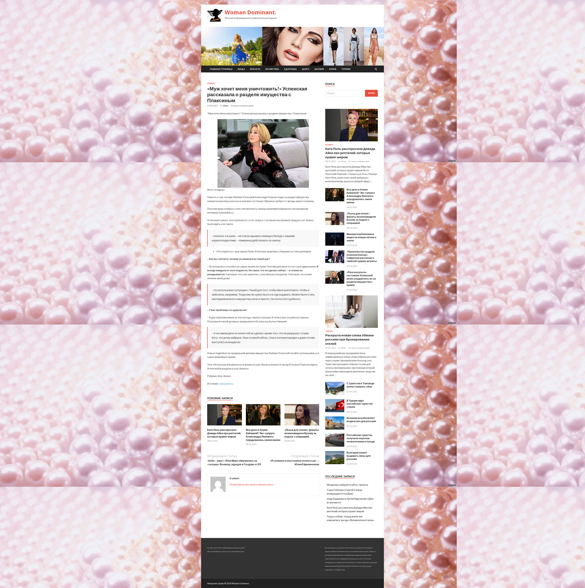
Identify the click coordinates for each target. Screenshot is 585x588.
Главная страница (221, 69)
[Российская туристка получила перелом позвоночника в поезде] (334, 445)
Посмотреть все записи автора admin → (252, 484)
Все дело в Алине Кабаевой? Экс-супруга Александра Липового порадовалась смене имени (263, 434)
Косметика (272, 69)
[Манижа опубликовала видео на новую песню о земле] (334, 244)
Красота (255, 69)
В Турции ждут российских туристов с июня (360, 403)
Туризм (345, 69)
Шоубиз (319, 69)
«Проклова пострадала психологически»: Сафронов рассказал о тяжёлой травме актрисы (362, 256)
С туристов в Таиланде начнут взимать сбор (360, 385)
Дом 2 (305, 69)
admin (226, 105)
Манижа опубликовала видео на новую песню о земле (361, 237)
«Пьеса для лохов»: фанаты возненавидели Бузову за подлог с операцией (301, 433)
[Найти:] (351, 93)
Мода (241, 69)
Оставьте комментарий (242, 105)
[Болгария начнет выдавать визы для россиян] (334, 463)
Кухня (332, 69)
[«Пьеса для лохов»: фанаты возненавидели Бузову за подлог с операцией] (301, 426)
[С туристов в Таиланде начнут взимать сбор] (334, 394)
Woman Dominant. (250, 12)
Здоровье (290, 69)
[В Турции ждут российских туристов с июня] (334, 411)
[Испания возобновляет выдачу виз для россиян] (334, 428)
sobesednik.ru (226, 383)
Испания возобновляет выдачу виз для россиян (361, 419)
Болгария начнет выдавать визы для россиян (358, 455)
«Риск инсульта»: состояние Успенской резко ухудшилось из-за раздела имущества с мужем (361, 278)
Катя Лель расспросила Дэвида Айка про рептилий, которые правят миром (224, 433)
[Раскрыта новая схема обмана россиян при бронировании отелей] (351, 328)
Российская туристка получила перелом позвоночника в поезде (361, 438)
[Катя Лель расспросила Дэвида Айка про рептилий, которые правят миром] (224, 426)
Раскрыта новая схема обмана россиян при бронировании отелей (349, 339)
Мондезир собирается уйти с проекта (347, 484)
